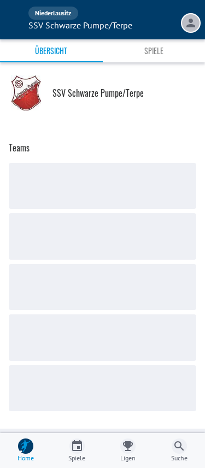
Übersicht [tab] (51, 50)
